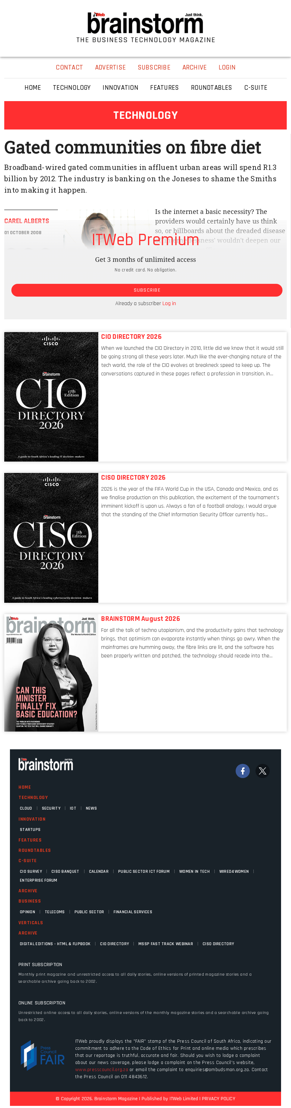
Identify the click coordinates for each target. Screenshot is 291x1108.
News (91, 808)
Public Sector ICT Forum (144, 871)
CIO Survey (31, 871)
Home (24, 787)
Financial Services (133, 912)
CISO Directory (218, 944)
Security (51, 808)
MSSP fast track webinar (165, 944)
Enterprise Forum (38, 880)
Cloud (26, 808)
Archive (28, 891)
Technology (33, 797)
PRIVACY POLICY (218, 1099)
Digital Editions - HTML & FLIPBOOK (55, 944)
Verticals (30, 923)
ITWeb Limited (184, 1099)
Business (29, 901)
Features (30, 840)
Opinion (27, 912)
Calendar (99, 871)
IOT (73, 808)
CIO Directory (114, 944)
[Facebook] (243, 771)
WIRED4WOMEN (234, 871)
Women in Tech (194, 871)
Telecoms (55, 912)
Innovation (31, 819)
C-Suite (27, 861)
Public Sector (89, 912)
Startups (30, 829)
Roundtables (34, 850)
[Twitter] (263, 771)
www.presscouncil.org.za (101, 1069)
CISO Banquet (65, 871)
